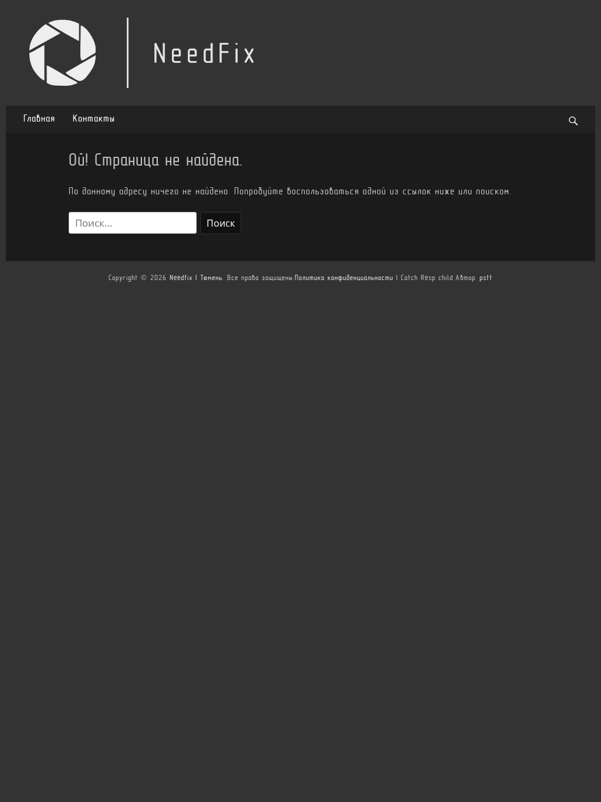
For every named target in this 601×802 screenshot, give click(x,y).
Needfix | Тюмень (196, 278)
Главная (39, 119)
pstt (486, 278)
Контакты (94, 119)
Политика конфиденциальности (344, 278)
